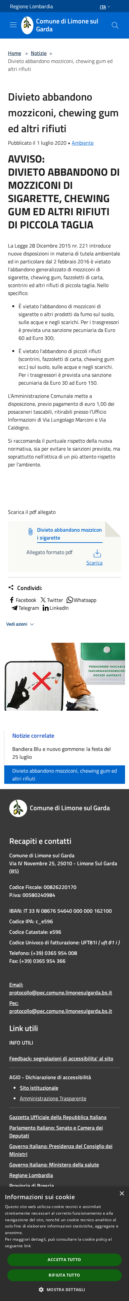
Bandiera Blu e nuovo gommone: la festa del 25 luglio (61, 753)
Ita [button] (103, 6)
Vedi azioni (17, 624)
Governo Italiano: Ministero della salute (54, 1164)
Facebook (26, 600)
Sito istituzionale (39, 1088)
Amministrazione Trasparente (53, 1098)
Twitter (55, 600)
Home (14, 53)
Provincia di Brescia (31, 1186)
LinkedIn (59, 608)
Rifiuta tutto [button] (64, 1275)
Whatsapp (85, 600)
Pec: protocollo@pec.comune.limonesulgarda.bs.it (60, 1007)
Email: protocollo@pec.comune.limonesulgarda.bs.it (60, 988)
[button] (64, 1289)
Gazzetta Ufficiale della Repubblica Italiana (58, 1117)
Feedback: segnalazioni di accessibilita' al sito (61, 1058)
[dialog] (64, 1244)
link (27, 1246)
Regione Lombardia (31, 1175)
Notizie (39, 53)
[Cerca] (115, 25)
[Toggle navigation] (13, 25)
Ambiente (83, 143)
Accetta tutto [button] (64, 1259)
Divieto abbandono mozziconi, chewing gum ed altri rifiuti (64, 775)
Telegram (29, 608)
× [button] (121, 1193)
